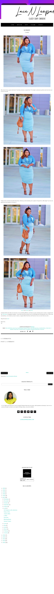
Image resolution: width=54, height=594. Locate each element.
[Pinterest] (31, 411)
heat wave (6, 517)
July (5, 508)
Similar (27, 310)
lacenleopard (20, 328)
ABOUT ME (19, 25)
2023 (4, 488)
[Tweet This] (30, 331)
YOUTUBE (33, 25)
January (6, 532)
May (5, 525)
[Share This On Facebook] (28, 331)
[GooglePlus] (35, 411)
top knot (42, 329)
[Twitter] (28, 411)
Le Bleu (5, 515)
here (8, 318)
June (5, 523)
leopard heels (27, 328)
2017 (4, 497)
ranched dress (42, 328)
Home (12, 25)
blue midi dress (9, 328)
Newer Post (4, 373)
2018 (4, 495)
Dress (22, 310)
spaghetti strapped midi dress (33, 329)
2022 (4, 490)
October (6, 502)
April (5, 527)
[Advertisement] (11, 443)
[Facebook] (22, 411)
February (6, 530)
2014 (4, 538)
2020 (4, 491)
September (6, 504)
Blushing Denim (7, 519)
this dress (5, 314)
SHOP (26, 25)
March (5, 529)
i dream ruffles (7, 513)
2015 (4, 536)
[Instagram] (18, 411)
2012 (4, 542)
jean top (15, 328)
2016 (4, 535)
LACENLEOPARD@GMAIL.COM (27, 419)
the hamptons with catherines (10, 510)
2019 (4, 493)
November (6, 501)
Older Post (50, 373)
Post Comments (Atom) (12, 376)
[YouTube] (25, 411)
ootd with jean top (34, 328)
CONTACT (40, 25)
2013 (4, 540)
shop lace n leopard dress (20, 329)
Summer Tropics (7, 521)
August (5, 506)
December (6, 499)
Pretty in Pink (7, 511)
